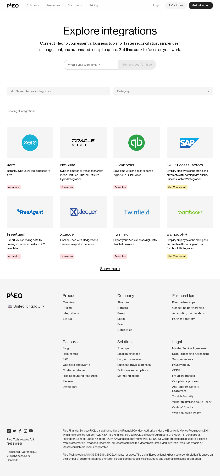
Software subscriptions (133, 370)
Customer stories (74, 370)
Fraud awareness (183, 375)
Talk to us (176, 5)
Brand (121, 324)
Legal (121, 318)
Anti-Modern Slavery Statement (185, 389)
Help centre (70, 353)
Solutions (33, 5)
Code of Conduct (183, 407)
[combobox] (163, 91)
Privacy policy (181, 364)
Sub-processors (182, 359)
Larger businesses (129, 359)
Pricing (94, 5)
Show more (110, 268)
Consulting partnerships (188, 307)
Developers (70, 386)
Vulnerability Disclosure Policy (191, 402)
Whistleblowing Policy (186, 413)
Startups (123, 348)
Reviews (68, 381)
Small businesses (128, 353)
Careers (122, 307)
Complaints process (185, 381)
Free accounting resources (80, 375)
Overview (69, 302)
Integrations (71, 313)
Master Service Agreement (189, 348)
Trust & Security (182, 396)
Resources (53, 5)
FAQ (65, 359)
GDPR (176, 370)
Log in (156, 5)
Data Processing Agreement (190, 353)
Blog (66, 348)
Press (121, 313)
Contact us (124, 329)
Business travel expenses (134, 364)
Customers (75, 5)
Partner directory (183, 318)
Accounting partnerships (188, 313)
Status (67, 318)
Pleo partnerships (183, 302)
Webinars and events (76, 364)
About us (123, 302)
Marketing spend (128, 375)
